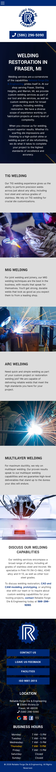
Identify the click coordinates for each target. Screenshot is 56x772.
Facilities (28, 671)
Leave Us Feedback (28, 662)
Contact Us (28, 652)
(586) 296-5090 (30, 35)
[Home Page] (28, 18)
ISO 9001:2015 (28, 681)
